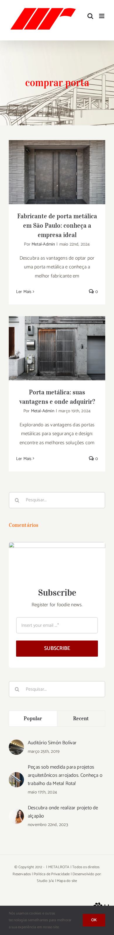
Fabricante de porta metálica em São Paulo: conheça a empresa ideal (57, 159)
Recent (81, 718)
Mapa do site (67, 881)
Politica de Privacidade (52, 874)
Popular (33, 718)
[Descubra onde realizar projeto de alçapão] (16, 813)
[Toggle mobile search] (90, 16)
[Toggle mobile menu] (102, 16)
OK (94, 920)
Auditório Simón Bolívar (52, 743)
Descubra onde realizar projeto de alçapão (63, 812)
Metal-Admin (43, 244)
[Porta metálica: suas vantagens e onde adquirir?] (57, 348)
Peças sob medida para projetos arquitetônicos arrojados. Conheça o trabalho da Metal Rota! (65, 775)
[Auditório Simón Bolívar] (16, 744)
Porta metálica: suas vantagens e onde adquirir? (57, 339)
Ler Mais (24, 291)
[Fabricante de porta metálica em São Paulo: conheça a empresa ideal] (57, 172)
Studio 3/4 (45, 881)
